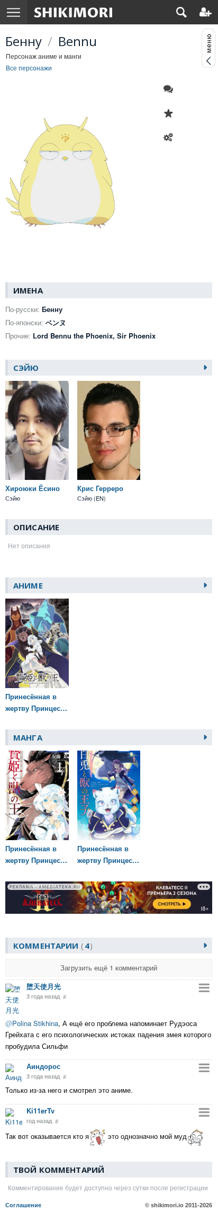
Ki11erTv (40, 1111)
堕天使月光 (43, 986)
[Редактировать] (171, 138)
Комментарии (51, 945)
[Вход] (205, 12)
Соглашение (23, 1205)
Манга (27, 737)
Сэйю (26, 367)
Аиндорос (43, 1066)
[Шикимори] (73, 12)
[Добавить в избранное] (171, 113)
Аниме (28, 585)
